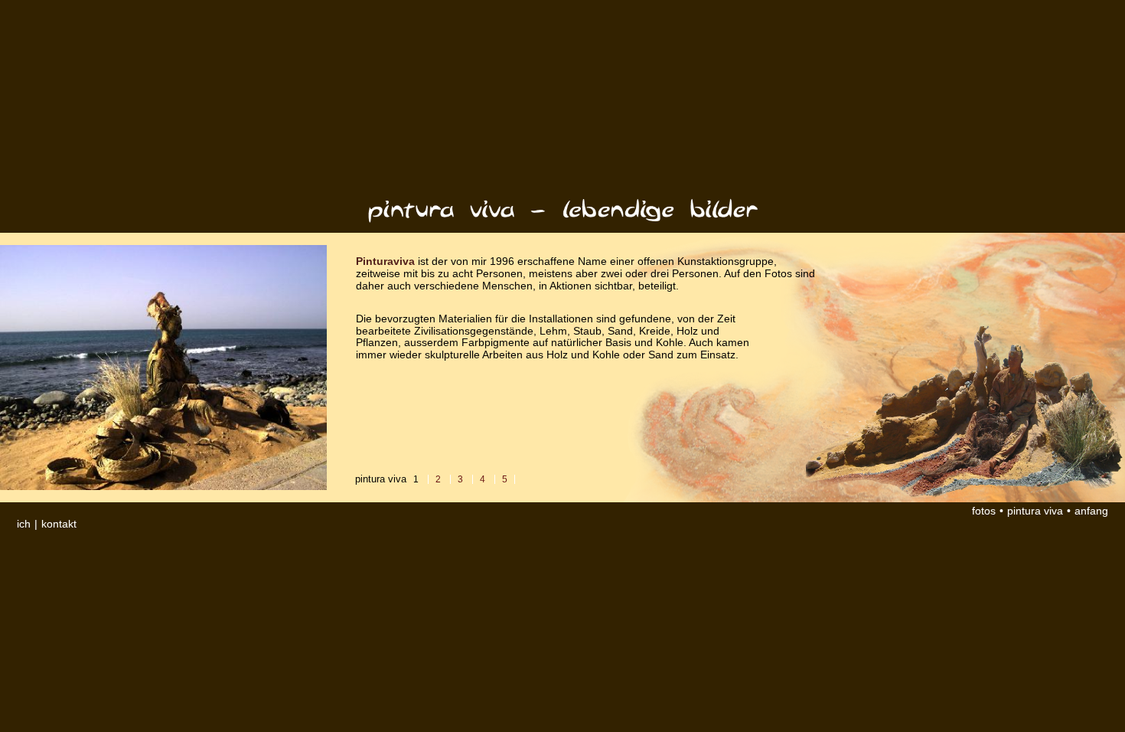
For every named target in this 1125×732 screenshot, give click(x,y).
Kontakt (59, 524)
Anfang (1091, 511)
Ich (25, 524)
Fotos (984, 511)
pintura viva (1035, 511)
